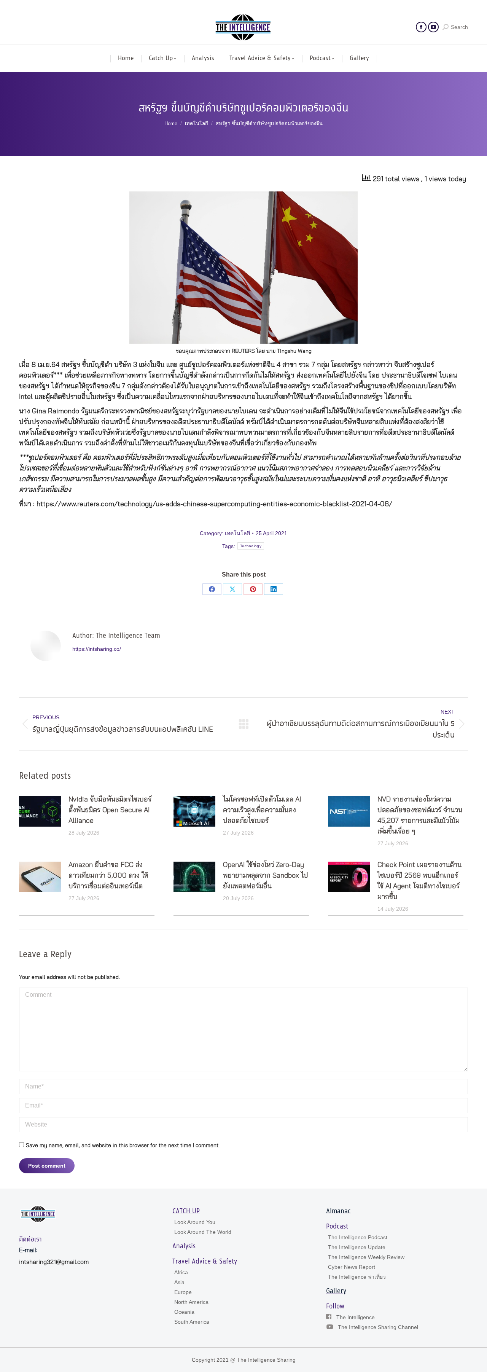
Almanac (338, 1211)
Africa (181, 1272)
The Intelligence (355, 1317)
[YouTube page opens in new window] (433, 27)
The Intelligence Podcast (357, 1237)
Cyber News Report (351, 1267)
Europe (183, 1292)
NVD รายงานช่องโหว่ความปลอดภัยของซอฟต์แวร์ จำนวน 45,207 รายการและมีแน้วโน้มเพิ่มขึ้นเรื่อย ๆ (419, 815)
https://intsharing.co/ (96, 649)
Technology (250, 546)
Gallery (336, 1291)
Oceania (184, 1312)
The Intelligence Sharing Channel (378, 1327)
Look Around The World (202, 1232)
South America (191, 1322)
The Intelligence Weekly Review (366, 1257)
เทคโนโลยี (237, 533)
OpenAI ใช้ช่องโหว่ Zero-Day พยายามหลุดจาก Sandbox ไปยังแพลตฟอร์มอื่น (265, 876)
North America (191, 1302)
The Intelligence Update (356, 1247)
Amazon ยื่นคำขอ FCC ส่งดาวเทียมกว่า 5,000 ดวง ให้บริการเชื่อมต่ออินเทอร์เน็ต (108, 876)
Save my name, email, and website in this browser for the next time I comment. (123, 1145)
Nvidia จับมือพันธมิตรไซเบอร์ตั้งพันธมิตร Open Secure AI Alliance (109, 810)
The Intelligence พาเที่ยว (357, 1277)
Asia (179, 1282)
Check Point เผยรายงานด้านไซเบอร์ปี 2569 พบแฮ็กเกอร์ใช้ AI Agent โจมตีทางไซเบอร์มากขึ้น (419, 881)
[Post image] (40, 811)
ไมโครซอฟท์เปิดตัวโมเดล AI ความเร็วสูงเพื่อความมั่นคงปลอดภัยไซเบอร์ (262, 810)
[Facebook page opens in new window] (421, 27)
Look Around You (194, 1222)
